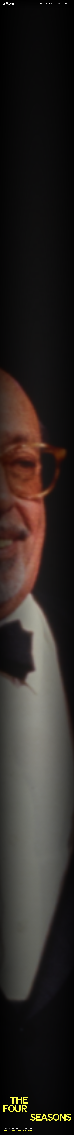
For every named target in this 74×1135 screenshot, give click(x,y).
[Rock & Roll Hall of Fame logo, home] (8, 3)
